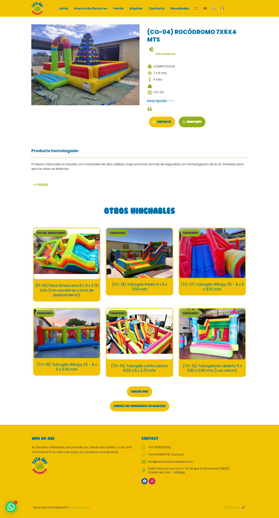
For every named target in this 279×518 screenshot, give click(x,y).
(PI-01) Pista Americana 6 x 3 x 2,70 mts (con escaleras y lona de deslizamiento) (66, 290)
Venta (118, 8)
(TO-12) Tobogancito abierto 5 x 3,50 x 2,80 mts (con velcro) (212, 368)
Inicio (63, 8)
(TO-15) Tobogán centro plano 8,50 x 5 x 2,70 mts (139, 368)
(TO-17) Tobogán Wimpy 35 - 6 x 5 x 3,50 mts (212, 287)
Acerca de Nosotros (90, 8)
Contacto (157, 8)
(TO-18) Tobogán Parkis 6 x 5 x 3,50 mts (139, 287)
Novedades (179, 8)
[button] (51, 233)
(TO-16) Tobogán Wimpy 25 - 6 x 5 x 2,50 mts (67, 367)
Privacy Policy (79, 507)
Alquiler (136, 8)
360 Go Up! (232, 507)
